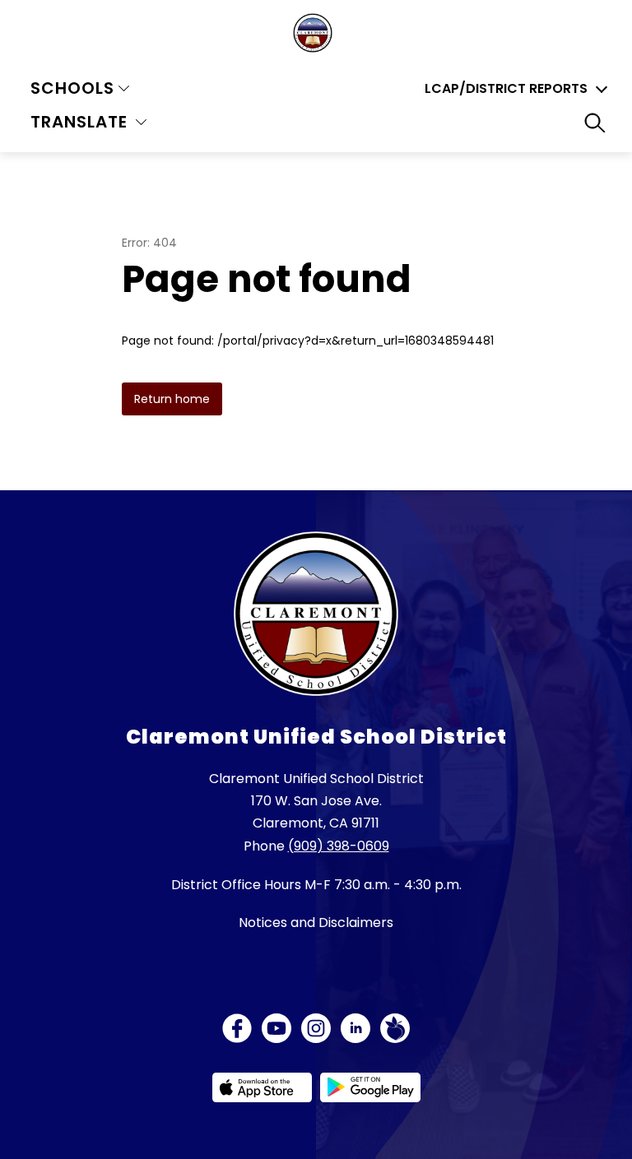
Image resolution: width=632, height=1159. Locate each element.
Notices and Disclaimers (316, 922)
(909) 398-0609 (338, 846)
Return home (172, 399)
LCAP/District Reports (506, 88)
